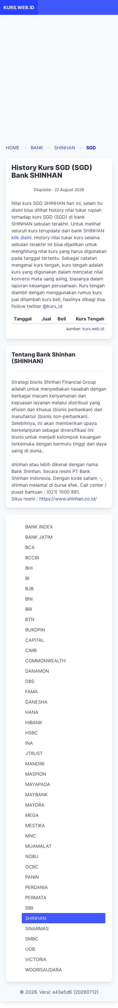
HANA (31, 712)
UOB (30, 949)
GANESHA (36, 702)
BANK (37, 147)
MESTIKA (35, 825)
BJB (29, 588)
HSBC (31, 733)
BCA (30, 547)
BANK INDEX (39, 527)
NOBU (31, 856)
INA (29, 743)
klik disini (21, 237)
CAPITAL (34, 640)
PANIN (32, 877)
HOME (12, 147)
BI (27, 578)
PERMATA (35, 897)
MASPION (35, 774)
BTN (29, 619)
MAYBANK (36, 794)
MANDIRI (34, 764)
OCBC (31, 867)
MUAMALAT (38, 846)
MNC (30, 836)
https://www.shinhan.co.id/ (68, 499)
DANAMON (37, 671)
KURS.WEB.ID (18, 7)
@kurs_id (52, 306)
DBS (29, 681)
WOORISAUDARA (43, 970)
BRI (28, 609)
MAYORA (34, 805)
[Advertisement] (59, 82)
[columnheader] (24, 319)
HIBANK (33, 722)
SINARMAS (37, 928)
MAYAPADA (37, 784)
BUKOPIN (35, 630)
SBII (29, 908)
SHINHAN (64, 147)
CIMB (31, 650)
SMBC (31, 939)
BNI (29, 599)
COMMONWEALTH (45, 661)
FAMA (31, 691)
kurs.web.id (93, 328)
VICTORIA (35, 959)
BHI (29, 568)
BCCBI (32, 558)
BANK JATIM (38, 537)
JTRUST (34, 753)
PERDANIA (36, 887)
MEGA (32, 815)
